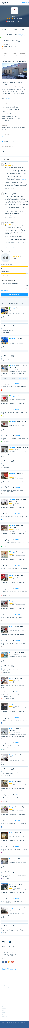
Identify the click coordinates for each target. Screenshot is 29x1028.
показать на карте (17, 955)
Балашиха (4, 983)
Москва (25, 2)
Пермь (3, 1006)
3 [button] (16, 78)
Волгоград (4, 989)
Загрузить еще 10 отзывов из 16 (14, 247)
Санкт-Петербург (5, 981)
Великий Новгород (6, 987)
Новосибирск (5, 1002)
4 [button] (18, 78)
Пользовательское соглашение (9, 969)
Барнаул (3, 985)
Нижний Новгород (6, 1000)
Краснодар (4, 994)
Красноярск (4, 996)
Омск (3, 1004)
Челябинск (4, 1016)
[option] (14, 71)
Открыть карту (23, 35)
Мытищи (4, 998)
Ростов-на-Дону (5, 1008)
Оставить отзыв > (21, 320)
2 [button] (13, 78)
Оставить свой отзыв (14, 294)
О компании (4, 971)
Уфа (2, 1014)
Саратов (3, 1012)
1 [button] (11, 78)
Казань (3, 992)
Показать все (4, 290)
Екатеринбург (5, 990)
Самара (3, 1010)
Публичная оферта (6, 968)
